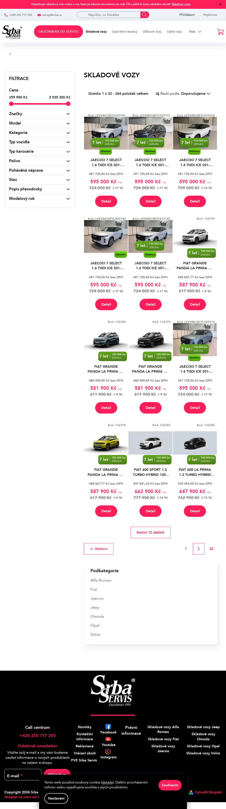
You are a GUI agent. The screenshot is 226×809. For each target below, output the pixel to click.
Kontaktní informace (84, 736)
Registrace (210, 15)
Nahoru (101, 548)
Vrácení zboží (85, 753)
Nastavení (56, 798)
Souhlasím (170, 785)
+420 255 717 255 (20, 15)
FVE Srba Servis (84, 760)
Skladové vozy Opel (203, 746)
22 (211, 548)
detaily (107, 782)
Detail (106, 201)
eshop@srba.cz (52, 15)
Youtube (108, 744)
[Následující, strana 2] (198, 549)
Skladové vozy (180, 4)
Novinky (84, 727)
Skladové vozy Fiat (163, 739)
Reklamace (85, 746)
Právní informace (131, 730)
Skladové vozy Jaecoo (163, 748)
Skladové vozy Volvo (203, 753)
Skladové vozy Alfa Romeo (163, 729)
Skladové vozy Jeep (203, 727)
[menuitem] (58, 31)
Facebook (108, 732)
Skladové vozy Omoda (203, 736)
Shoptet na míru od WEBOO (27, 797)
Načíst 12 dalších (150, 532)
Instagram (108, 757)
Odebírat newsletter (37, 746)
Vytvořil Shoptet (208, 792)
